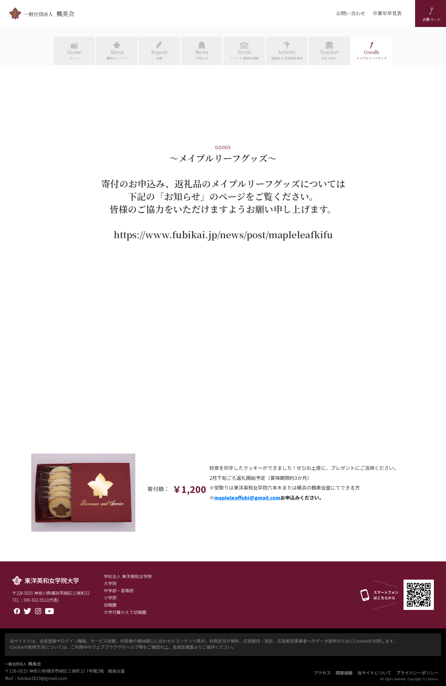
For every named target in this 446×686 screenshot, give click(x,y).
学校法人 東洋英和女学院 (128, 576)
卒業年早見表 (387, 13)
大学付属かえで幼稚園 (125, 612)
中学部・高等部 (118, 591)
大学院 (110, 583)
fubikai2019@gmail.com (42, 678)
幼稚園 (110, 605)
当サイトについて (374, 673)
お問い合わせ (350, 13)
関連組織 (344, 673)
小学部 (110, 598)
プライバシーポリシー (417, 673)
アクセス (322, 673)
